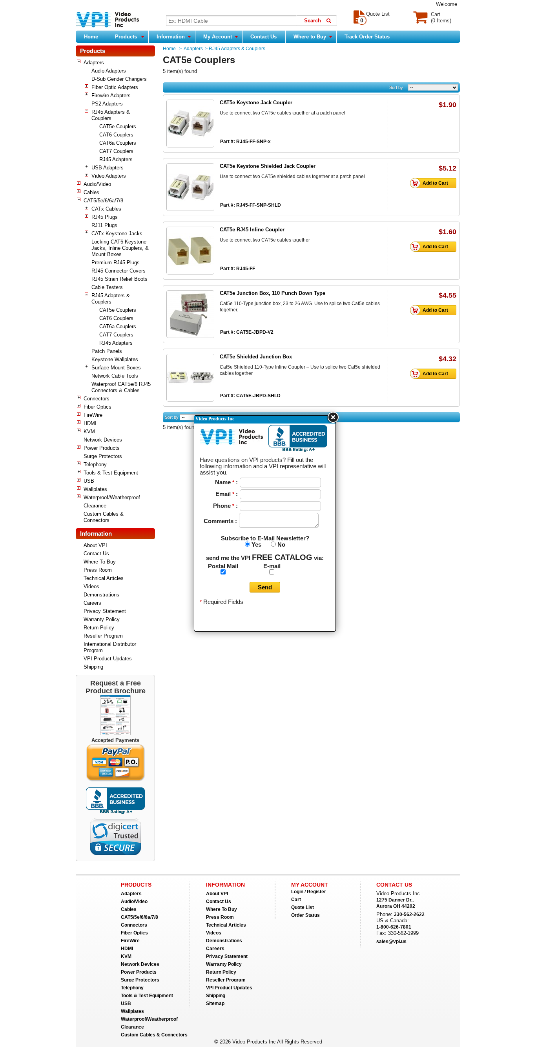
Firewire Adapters (111, 95)
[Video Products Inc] (107, 20)
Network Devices (103, 440)
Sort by (396, 87)
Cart (296, 899)
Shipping (93, 667)
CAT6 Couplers (116, 135)
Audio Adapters (108, 71)
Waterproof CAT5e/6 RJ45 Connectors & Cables (121, 387)
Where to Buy (311, 37)
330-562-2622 (409, 914)
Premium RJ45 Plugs (115, 262)
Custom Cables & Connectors (104, 517)
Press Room (98, 570)
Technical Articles (104, 578)
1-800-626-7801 (393, 927)
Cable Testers (107, 287)
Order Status (305, 915)
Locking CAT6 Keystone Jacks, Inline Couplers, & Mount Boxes (120, 248)
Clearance (95, 506)
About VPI (95, 545)
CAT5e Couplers (117, 126)
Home (91, 37)
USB (89, 481)
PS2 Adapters (107, 104)
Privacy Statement (105, 611)
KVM (89, 431)
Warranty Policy (102, 619)
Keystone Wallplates (114, 359)
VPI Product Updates (108, 659)
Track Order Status (367, 37)
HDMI (90, 423)
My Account (218, 37)
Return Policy (99, 628)
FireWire (93, 415)
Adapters (94, 62)
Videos (91, 586)
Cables (91, 192)
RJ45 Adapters (116, 159)
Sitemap (215, 1003)
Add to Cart (435, 183)
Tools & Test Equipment (111, 473)
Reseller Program (103, 636)
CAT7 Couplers (116, 151)
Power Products (102, 448)
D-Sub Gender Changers (119, 79)
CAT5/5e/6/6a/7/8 (103, 201)
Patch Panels (106, 351)
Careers (92, 603)
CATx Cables (106, 209)
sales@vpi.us (391, 941)
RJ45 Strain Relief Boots (119, 279)
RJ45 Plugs (104, 217)
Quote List (302, 907)
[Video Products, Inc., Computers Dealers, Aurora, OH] (115, 800)
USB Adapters (107, 168)
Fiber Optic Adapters (114, 87)
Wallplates (95, 489)
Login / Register (308, 891)
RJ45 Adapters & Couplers (110, 115)
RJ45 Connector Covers (118, 271)
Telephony (95, 464)
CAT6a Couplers (117, 143)
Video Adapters (108, 176)
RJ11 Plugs (104, 225)
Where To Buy (100, 562)
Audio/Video (97, 184)
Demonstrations (101, 595)
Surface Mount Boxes (116, 368)
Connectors (96, 399)
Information (171, 37)
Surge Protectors (103, 456)
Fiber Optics (97, 407)
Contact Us (263, 37)
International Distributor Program (110, 647)
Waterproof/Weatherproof (112, 497)
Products (126, 37)
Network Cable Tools (114, 376)
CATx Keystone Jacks (116, 233)
